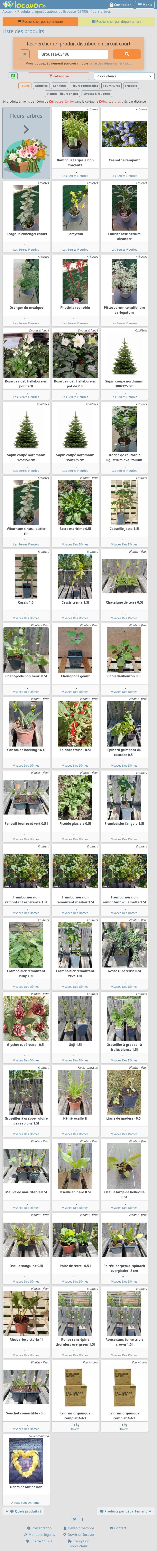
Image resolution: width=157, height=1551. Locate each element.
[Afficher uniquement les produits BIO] (13, 76)
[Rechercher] (127, 54)
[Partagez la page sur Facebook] (82, 1519)
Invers (75, 1429)
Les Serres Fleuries (75, 176)
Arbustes (41, 86)
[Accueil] (24, 4)
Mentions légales (41, 1534)
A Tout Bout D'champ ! (26, 1503)
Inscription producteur (80, 1543)
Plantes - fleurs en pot (62, 94)
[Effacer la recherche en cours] (25, 54)
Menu (147, 4)
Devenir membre (80, 1528)
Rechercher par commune (42, 21)
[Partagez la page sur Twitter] (74, 1519)
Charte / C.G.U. (41, 1541)
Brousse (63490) (63, 101)
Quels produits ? (27, 1511)
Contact (119, 1528)
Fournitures (111, 86)
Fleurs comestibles (85, 86)
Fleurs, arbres (111, 101)
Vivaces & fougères (96, 94)
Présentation (41, 1528)
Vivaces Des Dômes (75, 544)
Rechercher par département (118, 21)
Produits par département (126, 1511)
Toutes (25, 86)
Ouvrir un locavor (81, 1534)
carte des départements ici (109, 63)
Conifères (59, 86)
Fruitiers (131, 86)
